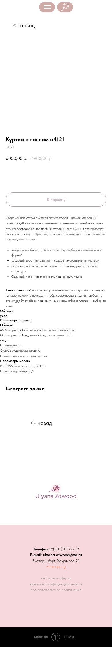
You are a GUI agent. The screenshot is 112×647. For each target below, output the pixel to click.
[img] (65, 7)
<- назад (24, 25)
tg (64, 566)
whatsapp (53, 566)
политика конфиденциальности (56, 584)
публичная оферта (56, 578)
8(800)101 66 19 (65, 549)
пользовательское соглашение (56, 589)
